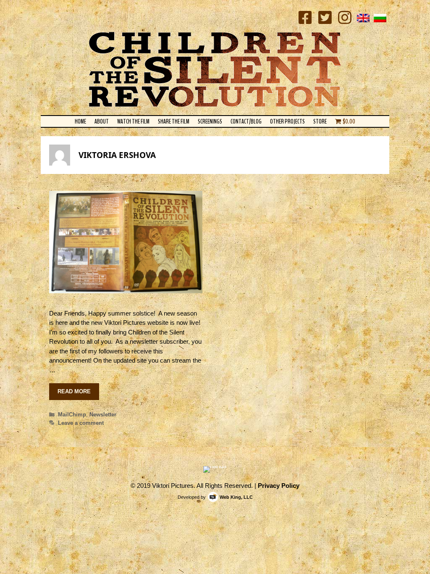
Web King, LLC (236, 497)
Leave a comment (81, 423)
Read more (74, 391)
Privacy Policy (278, 485)
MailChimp (72, 414)
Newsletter (102, 414)
